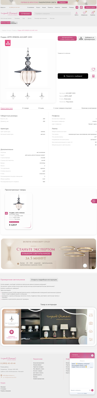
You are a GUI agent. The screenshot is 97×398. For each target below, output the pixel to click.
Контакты (68, 367)
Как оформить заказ (38, 369)
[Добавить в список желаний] (93, 69)
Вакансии (68, 363)
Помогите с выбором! (74, 76)
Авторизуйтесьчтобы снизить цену (67, 38)
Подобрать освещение (42, 13)
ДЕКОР (29, 18)
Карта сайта (69, 372)
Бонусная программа (38, 363)
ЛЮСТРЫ (52, 18)
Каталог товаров (37, 371)
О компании (30, 7)
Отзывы (68, 369)
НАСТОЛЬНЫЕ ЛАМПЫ (6, 18)
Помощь (71, 7)
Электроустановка (5, 22)
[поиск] (68, 13)
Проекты (50, 7)
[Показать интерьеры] (91, 315)
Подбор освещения (13, 22)
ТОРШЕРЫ (17, 18)
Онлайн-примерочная (38, 378)
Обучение (3, 387)
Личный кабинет (37, 365)
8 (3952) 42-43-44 (14, 7)
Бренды (35, 376)
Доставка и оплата (38, 372)
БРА (24, 18)
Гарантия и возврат (38, 367)
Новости (57, 7)
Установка (3, 389)
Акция (44, 7)
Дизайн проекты (37, 374)
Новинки (64, 7)
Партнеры (68, 365)
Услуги (38, 7)
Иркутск (3, 7)
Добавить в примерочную (89, 38)
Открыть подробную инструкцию (44, 280)
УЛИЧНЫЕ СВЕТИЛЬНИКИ (40, 18)
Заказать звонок (90, 7)
